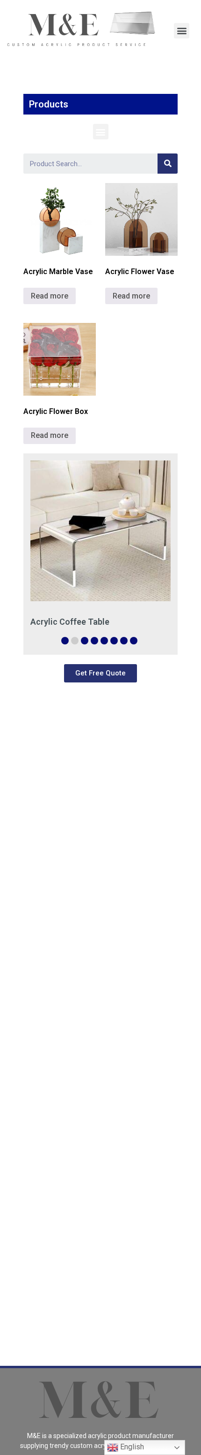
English (131, 1446)
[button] (100, 131)
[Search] (168, 163)
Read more (49, 295)
